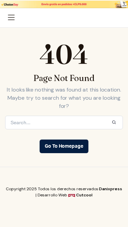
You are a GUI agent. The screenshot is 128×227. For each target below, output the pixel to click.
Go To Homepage (64, 146)
